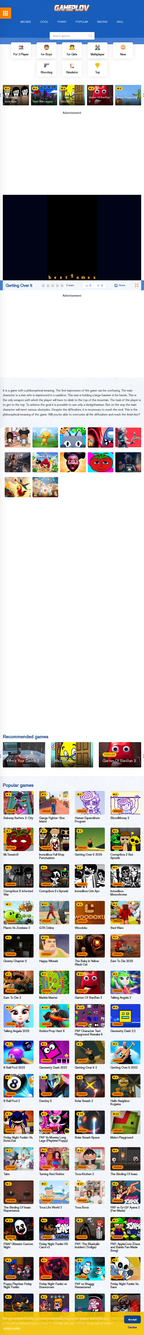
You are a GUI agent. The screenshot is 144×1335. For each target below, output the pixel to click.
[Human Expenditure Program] (90, 802)
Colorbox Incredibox (10, 99)
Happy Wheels (48, 961)
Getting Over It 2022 (124, 1067)
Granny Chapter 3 (15, 961)
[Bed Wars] (125, 912)
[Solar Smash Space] (90, 1122)
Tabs (7, 1174)
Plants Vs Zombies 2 (17, 928)
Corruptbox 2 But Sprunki (121, 856)
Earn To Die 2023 (121, 961)
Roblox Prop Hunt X (52, 1031)
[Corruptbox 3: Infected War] (19, 876)
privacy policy (12, 1328)
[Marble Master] (54, 982)
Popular (82, 21)
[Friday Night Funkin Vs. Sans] (125, 1268)
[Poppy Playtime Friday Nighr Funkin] (19, 1268)
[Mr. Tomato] (101, 462)
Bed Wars (117, 928)
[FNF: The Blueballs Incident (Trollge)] (90, 1228)
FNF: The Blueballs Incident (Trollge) (87, 1245)
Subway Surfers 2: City (18, 818)
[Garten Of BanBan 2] (90, 982)
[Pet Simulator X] (73, 437)
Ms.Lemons (67, 101)
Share (122, 285)
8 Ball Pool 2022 (14, 1067)
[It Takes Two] (18, 487)
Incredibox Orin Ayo (87, 891)
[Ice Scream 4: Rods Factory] (128, 462)
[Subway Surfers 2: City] (19, 802)
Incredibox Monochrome (118, 893)
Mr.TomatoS (11, 854)
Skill (120, 21)
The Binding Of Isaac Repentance (17, 1209)
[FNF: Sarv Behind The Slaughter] (90, 1305)
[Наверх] (134, 1325)
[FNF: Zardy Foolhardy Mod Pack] (19, 1305)
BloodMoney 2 (119, 818)
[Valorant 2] (128, 437)
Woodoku (81, 928)
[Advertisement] (72, 155)
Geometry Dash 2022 (53, 1067)
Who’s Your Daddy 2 (23, 760)
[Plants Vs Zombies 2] (19, 912)
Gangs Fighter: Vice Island (52, 819)
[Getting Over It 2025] (90, 839)
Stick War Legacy (43, 101)
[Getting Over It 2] (90, 1052)
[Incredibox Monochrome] (125, 876)
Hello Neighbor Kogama (120, 1102)
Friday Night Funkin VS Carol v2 (53, 1245)
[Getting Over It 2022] (125, 1052)
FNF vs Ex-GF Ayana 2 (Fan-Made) (125, 1209)
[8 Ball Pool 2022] (19, 1052)
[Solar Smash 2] (90, 1085)
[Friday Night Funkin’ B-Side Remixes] (54, 1305)
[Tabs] (19, 1159)
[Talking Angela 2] (125, 982)
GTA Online (46, 928)
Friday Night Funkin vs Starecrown (53, 1285)
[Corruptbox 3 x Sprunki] (54, 876)
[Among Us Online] (101, 437)
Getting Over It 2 (86, 1067)
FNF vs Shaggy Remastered (84, 1285)
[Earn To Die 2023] (125, 946)
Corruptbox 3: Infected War (18, 893)
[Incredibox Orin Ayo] (90, 876)
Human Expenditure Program (87, 819)
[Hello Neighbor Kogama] (125, 1085)
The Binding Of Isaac (124, 1174)
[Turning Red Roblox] (54, 1159)
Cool (44, 21)
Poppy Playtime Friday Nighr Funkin (18, 1285)
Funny (62, 21)
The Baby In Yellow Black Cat (87, 962)
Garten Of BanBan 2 (99, 99)
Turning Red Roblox (51, 1174)
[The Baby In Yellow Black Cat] (90, 946)
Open (5, 13)
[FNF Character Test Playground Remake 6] (90, 1016)
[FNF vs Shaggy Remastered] (90, 1268)
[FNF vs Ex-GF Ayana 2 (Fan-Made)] (125, 1192)
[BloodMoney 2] (125, 802)
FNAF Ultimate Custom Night (18, 1245)
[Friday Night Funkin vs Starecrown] (54, 1268)
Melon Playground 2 (127, 99)
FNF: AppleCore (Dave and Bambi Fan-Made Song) (125, 1247)
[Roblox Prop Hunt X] (54, 1016)
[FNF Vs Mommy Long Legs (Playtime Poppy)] (54, 1122)
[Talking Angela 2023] (19, 1016)
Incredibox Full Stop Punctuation (51, 856)
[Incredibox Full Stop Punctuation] (54, 839)
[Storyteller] (45, 487)
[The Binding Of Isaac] (125, 1159)
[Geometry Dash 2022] (54, 1052)
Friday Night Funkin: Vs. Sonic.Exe (18, 1139)
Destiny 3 (45, 1101)
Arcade (25, 21)
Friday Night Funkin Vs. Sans (124, 1285)
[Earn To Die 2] (19, 982)
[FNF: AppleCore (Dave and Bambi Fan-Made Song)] (125, 1228)
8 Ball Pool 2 (12, 1101)
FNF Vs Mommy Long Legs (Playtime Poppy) (53, 1139)
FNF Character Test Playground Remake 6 (89, 1032)
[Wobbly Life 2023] (45, 437)
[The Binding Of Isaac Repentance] (19, 1192)
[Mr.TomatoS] (19, 839)
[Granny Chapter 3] (19, 946)
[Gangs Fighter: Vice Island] (54, 802)
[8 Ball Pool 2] (19, 1085)
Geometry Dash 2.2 (123, 1031)
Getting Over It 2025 (88, 854)
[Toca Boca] (90, 1192)
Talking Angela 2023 (16, 1031)
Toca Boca (82, 1207)
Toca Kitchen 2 (84, 1174)
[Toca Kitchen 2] (90, 1159)
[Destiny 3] (54, 1085)
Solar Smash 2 (84, 1101)
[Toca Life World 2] (54, 1192)
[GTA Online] (54, 912)
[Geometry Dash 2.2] (125, 1016)
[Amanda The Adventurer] (73, 462)
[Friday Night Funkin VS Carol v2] (54, 1228)
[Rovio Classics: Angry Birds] (45, 462)
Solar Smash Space (87, 1137)
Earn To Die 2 (12, 997)
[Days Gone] (18, 462)
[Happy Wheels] (54, 946)
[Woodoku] (90, 912)
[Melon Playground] (125, 1122)
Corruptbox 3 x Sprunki (53, 891)
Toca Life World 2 (50, 1207)
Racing (102, 21)
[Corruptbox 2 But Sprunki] (125, 839)
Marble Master (48, 997)
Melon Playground (121, 1137)
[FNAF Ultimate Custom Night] (19, 1228)
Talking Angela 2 (120, 997)
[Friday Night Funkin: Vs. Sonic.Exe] (19, 1122)
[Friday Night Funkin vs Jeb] (125, 1305)
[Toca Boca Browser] (18, 437)
